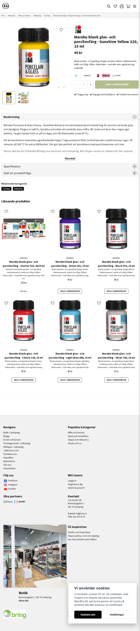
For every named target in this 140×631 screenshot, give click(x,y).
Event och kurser (12, 439)
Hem (3, 16)
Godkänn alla (88, 614)
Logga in (72, 480)
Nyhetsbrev (9, 461)
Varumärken (9, 468)
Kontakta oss (10, 454)
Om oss (7, 464)
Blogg (6, 436)
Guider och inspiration (79, 532)
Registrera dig (75, 484)
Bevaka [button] (23, 291)
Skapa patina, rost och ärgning (83, 535)
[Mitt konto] (121, 6)
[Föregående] (59, 87)
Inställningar (117, 614)
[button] (61, 30)
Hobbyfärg (37, 16)
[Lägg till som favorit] (115, 6)
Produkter (11, 16)
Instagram (12, 484)
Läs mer (79, 67)
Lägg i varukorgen (70, 291)
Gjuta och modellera (78, 436)
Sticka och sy (74, 443)
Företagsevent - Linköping (16, 443)
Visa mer (70, 158)
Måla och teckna (24, 16)
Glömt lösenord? (76, 487)
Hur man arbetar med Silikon (82, 539)
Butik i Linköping (11, 432)
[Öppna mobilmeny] (134, 6)
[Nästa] (64, 87)
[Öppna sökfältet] (109, 6)
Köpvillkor (8, 457)
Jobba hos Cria (11, 450)
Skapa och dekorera (78, 439)
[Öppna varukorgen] (128, 6)
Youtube (12, 488)
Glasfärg (47, 16)
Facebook (12, 480)
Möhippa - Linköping (13, 446)
